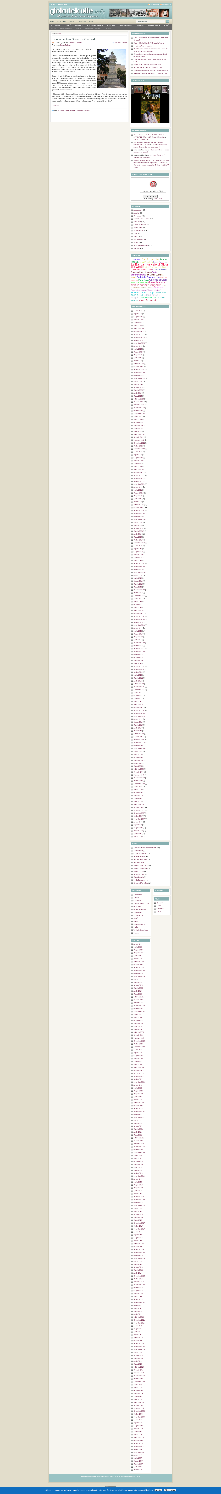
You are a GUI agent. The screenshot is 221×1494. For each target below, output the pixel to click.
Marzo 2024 (138, 396)
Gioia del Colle (158, 288)
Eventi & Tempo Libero (95, 25)
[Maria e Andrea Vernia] (166, 89)
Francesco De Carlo (140, 865)
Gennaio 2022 (138, 472)
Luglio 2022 (138, 455)
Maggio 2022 (138, 461)
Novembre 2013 (139, 651)
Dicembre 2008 (139, 775)
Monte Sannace (156, 282)
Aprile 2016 (138, 640)
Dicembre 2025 (139, 334)
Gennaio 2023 (138, 437)
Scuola (53, 28)
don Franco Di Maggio (146, 296)
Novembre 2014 (139, 643)
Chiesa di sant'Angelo (141, 272)
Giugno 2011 (138, 696)
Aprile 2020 (138, 534)
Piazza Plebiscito (139, 282)
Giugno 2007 (138, 828)
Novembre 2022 (139, 443)
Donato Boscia (139, 862)
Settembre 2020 (139, 519)
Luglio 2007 (138, 825)
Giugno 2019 (138, 552)
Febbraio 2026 (139, 328)
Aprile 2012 (138, 681)
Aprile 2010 (138, 728)
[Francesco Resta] (157, 89)
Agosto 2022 (138, 452)
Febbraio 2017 (139, 610)
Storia (78, 28)
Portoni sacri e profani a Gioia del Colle (147, 65)
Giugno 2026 (138, 317)
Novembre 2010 (139, 713)
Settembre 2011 (139, 690)
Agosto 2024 (138, 381)
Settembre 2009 (139, 748)
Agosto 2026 (138, 311)
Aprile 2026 (138, 322)
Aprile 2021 (138, 499)
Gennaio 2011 (138, 707)
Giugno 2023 (138, 422)
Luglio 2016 (138, 631)
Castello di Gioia (158, 279)
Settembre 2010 (139, 716)
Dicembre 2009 (139, 740)
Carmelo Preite (136, 260)
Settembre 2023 (139, 414)
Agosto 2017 (138, 599)
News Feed (155, 4)
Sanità (166, 25)
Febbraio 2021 (139, 505)
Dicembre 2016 (139, 616)
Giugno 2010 (138, 722)
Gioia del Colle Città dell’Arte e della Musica (149, 43)
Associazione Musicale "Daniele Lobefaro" (146, 290)
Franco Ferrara (139, 871)
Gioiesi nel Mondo (125, 25)
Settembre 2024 (139, 378)
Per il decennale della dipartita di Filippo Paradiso (151, 70)
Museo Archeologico (148, 300)
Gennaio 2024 (138, 402)
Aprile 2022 (138, 463)
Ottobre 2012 (138, 672)
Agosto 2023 (138, 416)
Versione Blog (62, 21)
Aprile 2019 (138, 557)
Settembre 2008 (139, 784)
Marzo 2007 (138, 837)
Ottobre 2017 (138, 593)
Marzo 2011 (138, 701)
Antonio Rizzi (138, 851)
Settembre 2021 (139, 484)
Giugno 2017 (138, 604)
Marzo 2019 (138, 560)
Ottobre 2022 (138, 446)
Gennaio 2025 (138, 367)
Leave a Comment (120, 43)
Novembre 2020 (139, 513)
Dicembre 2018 (139, 563)
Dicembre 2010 (139, 710)
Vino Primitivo (146, 262)
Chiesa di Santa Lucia (141, 269)
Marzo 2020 (138, 537)
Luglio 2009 (138, 754)
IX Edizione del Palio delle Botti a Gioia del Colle (150, 73)
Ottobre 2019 (138, 540)
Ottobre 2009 (138, 745)
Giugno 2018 (138, 581)
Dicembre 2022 (139, 440)
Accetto (158, 1490)
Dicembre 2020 (139, 510)
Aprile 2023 (138, 428)
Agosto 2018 (138, 575)
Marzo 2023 (138, 431)
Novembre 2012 (139, 669)
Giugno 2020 (138, 528)
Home (52, 21)
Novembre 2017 (139, 590)
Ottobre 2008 (138, 781)
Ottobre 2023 (138, 411)
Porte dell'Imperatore (144, 273)
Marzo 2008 (138, 801)
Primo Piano (140, 25)
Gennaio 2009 (138, 772)
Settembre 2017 (139, 596)
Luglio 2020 (138, 525)
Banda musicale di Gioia (148, 298)
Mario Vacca (143, 280)
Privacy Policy (81, 21)
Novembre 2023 (139, 408)
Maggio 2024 (138, 390)
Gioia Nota (111, 25)
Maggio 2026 (138, 320)
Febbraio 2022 (139, 469)
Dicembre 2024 (139, 369)
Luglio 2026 (138, 314)
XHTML (159, 912)
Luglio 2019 (138, 549)
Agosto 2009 (138, 751)
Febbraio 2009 (139, 769)
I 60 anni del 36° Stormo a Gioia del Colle (148, 67)
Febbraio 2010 (139, 734)
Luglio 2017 (138, 602)
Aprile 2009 (138, 763)
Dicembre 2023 (139, 405)
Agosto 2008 (138, 787)
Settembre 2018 (139, 572)
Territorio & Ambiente (93, 28)
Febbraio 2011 (139, 704)
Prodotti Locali (154, 25)
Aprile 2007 (138, 834)
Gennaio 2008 (138, 807)
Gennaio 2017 (138, 613)
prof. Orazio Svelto (153, 275)
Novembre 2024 (139, 372)
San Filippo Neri (150, 259)
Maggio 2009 (138, 760)
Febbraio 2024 (139, 399)
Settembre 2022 (139, 449)
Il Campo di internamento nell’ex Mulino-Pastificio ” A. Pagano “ (151, 165)
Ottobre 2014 (138, 646)
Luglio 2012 (138, 675)
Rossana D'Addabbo (141, 883)
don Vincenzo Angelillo (146, 285)
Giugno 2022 (138, 458)
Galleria (71, 21)
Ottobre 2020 (138, 516)
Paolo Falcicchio (160, 262)
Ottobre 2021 (138, 481)
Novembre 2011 (139, 687)
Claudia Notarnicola (140, 854)
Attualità (67, 25)
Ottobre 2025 (138, 340)
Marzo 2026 (138, 325)
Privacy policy (170, 1490)
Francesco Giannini (75, 43)
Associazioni (55, 25)
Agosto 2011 (138, 693)
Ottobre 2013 (138, 654)
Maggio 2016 (138, 637)
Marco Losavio (139, 877)
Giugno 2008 (138, 792)
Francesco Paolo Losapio (67, 110)
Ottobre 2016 (138, 622)
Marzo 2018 (138, 587)
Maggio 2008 (138, 795)
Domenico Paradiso (140, 859)
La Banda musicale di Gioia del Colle (149, 265)
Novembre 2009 (139, 743)
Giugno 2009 (138, 757)
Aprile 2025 (138, 358)
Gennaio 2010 (138, 737)
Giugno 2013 (138, 657)
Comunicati (79, 25)
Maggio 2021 (138, 496)
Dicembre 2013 (139, 649)
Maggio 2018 (138, 584)
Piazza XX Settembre (141, 139)
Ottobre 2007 (138, 816)
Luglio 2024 (138, 384)
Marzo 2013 (138, 663)
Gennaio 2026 (138, 331)
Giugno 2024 (138, 387)
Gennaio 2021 (138, 508)
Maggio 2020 (138, 531)
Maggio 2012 (138, 678)
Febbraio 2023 (139, 434)
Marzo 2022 (138, 466)
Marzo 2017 (138, 607)
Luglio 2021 (138, 490)
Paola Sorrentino (139, 880)
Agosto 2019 (138, 546)
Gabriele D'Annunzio (148, 277)
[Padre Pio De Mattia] (138, 89)
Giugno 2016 (138, 634)
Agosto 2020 (138, 522)
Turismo (108, 28)
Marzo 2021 (138, 502)
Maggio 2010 (138, 725)
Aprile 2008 (138, 798)
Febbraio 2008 (139, 804)
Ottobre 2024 (138, 375)
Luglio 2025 (138, 349)
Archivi (91, 21)
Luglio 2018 (138, 578)
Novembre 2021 (139, 478)
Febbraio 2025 (139, 364)
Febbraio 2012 (139, 684)
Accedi (159, 906)
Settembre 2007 (139, 819)
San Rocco (147, 288)
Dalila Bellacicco (139, 856)
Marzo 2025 (138, 361)
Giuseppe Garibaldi (83, 110)
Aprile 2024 (138, 393)
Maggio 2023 (138, 425)
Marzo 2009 (138, 766)
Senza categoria (66, 28)
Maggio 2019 (138, 555)
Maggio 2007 (138, 831)
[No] (218, 1490)
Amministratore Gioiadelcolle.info (145, 848)
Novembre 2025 (139, 337)
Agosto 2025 (138, 346)
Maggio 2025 (138, 355)
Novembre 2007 (139, 813)
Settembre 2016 (139, 625)
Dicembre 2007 (139, 810)
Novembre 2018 (139, 566)
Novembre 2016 (139, 619)
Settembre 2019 (139, 543)
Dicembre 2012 (139, 666)
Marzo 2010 (138, 731)
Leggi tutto (55, 105)
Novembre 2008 (139, 778)
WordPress (160, 909)
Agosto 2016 (138, 628)
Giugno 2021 (138, 493)
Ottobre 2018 (138, 569)
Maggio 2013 (138, 660)
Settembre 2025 (139, 343)
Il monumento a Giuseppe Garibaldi (73, 39)
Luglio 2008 (138, 790)
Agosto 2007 (138, 822)
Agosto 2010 (138, 719)
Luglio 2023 (138, 419)
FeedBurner (157, 199)
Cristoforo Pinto (159, 269)
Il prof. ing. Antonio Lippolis (143, 46)
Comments (166, 4)
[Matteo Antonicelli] (147, 89)
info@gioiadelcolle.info (128, 1476)
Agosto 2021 (138, 487)
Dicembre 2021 (139, 475)
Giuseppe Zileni (139, 874)
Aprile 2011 (137, 698)
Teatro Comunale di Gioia (155, 267)
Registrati (160, 903)
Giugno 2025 (138, 352)
